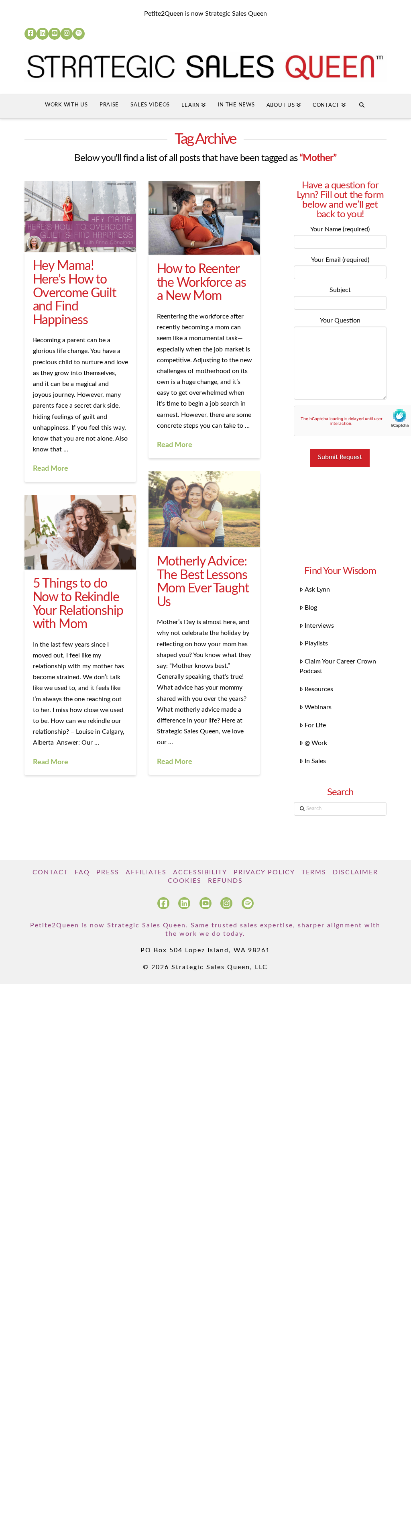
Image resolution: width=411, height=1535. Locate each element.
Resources (319, 689)
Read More (50, 468)
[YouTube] (55, 34)
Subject (340, 290)
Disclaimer (355, 872)
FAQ (82, 872)
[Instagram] (67, 34)
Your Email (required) (340, 260)
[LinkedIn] (43, 34)
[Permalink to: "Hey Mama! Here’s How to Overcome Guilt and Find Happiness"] (80, 216)
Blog (311, 607)
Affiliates (146, 872)
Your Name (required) (340, 229)
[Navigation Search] (362, 106)
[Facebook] (30, 34)
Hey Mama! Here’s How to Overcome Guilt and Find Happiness (74, 292)
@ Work (316, 743)
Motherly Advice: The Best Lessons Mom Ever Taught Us (203, 581)
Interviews (319, 626)
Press (107, 872)
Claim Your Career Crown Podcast (337, 666)
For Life (315, 725)
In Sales (315, 761)
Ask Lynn (317, 589)
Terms (313, 872)
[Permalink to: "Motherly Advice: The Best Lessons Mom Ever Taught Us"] (204, 509)
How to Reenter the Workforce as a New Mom (201, 282)
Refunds (225, 881)
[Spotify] (79, 34)
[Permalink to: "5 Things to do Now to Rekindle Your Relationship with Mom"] (80, 532)
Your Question (340, 320)
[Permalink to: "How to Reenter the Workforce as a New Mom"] (204, 218)
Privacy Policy (264, 872)
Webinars (318, 707)
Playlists (316, 643)
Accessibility (200, 872)
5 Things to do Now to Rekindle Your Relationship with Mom (78, 604)
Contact (50, 872)
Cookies (184, 881)
